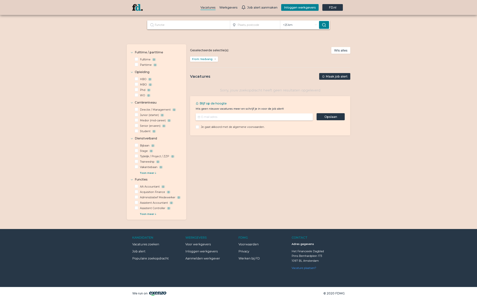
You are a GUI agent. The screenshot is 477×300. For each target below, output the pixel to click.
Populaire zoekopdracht (150, 258)
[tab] (156, 52)
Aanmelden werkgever (202, 258)
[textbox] (188, 24)
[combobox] (188, 24)
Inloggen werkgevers (201, 251)
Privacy (243, 251)
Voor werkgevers (198, 244)
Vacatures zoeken (145, 244)
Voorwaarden (248, 244)
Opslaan (330, 117)
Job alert (139, 251)
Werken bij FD (249, 258)
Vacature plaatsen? (304, 268)
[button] (156, 52)
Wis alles (341, 50)
